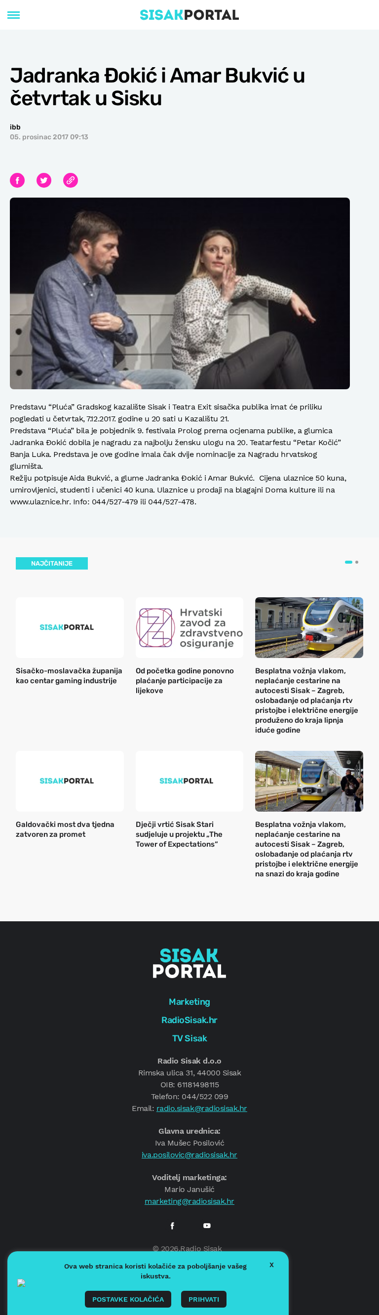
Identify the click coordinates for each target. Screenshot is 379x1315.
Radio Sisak (201, 1248)
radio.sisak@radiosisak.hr (201, 1108)
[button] (348, 562)
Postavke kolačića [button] (128, 1299)
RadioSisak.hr (189, 1020)
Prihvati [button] (204, 1299)
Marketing (189, 1001)
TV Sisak (189, 1038)
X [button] (271, 1265)
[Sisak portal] (189, 15)
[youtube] (206, 1225)
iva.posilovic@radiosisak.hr (189, 1154)
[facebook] (172, 1225)
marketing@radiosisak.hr (189, 1201)
